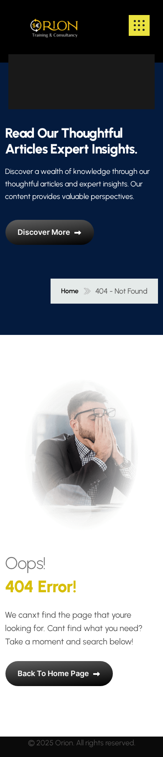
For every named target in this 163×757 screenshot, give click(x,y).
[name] (54, 25)
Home (70, 291)
